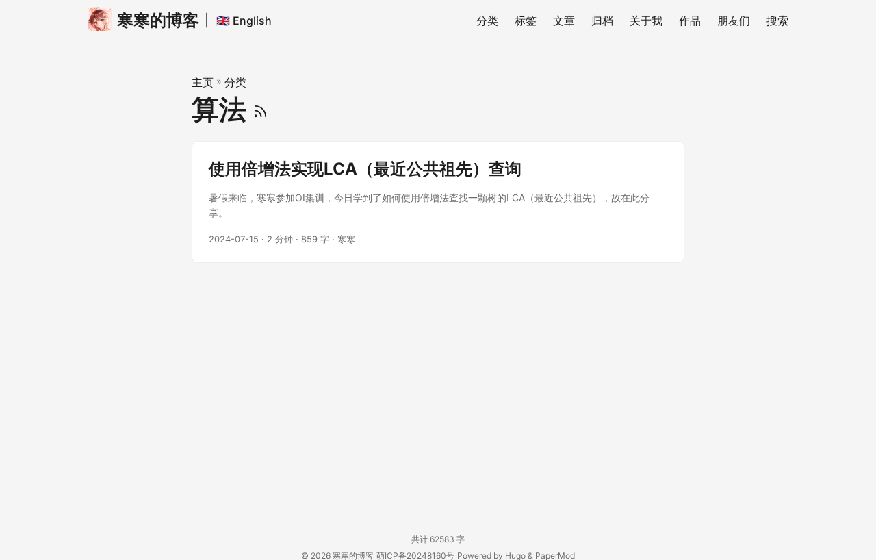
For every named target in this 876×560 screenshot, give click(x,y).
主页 (203, 82)
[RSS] (260, 109)
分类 (235, 82)
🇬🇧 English (244, 20)
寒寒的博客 (158, 20)
